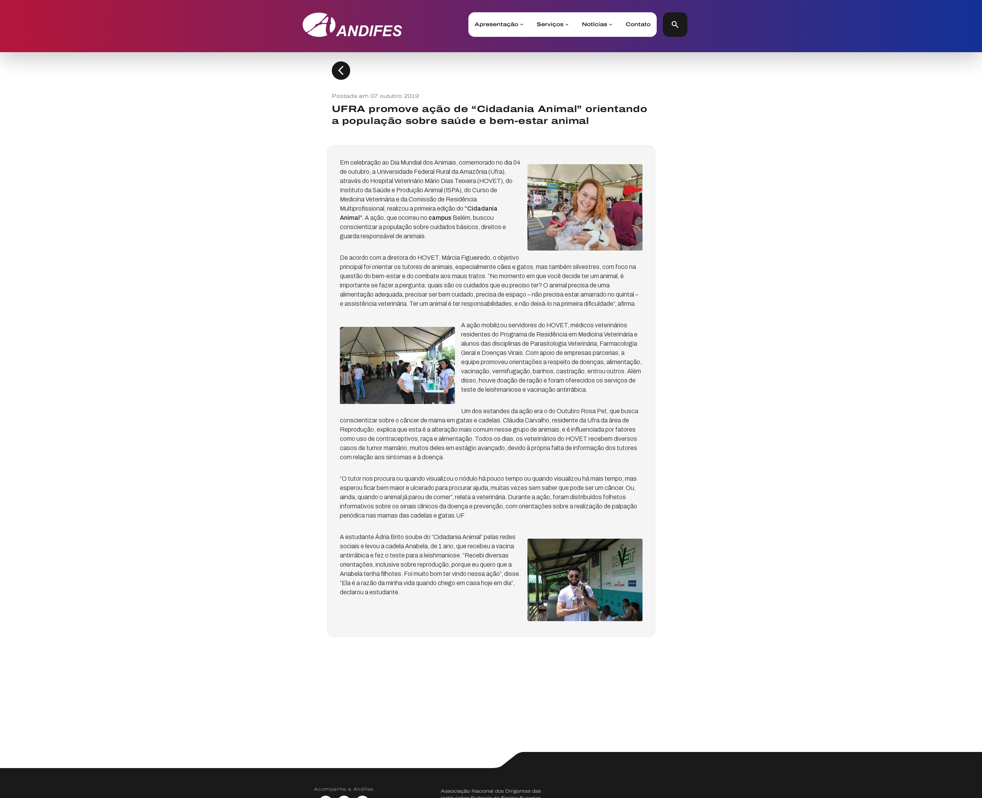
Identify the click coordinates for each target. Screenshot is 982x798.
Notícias (594, 24)
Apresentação (496, 24)
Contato (638, 24)
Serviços (550, 24)
